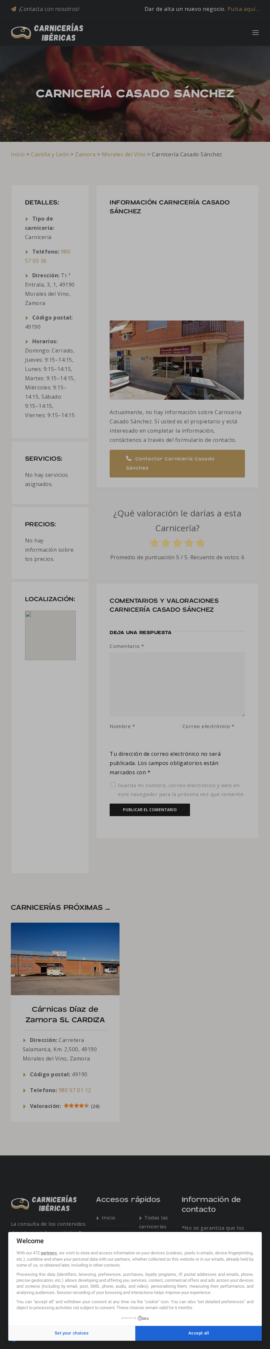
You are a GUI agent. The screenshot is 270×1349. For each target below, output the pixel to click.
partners (49, 1252)
